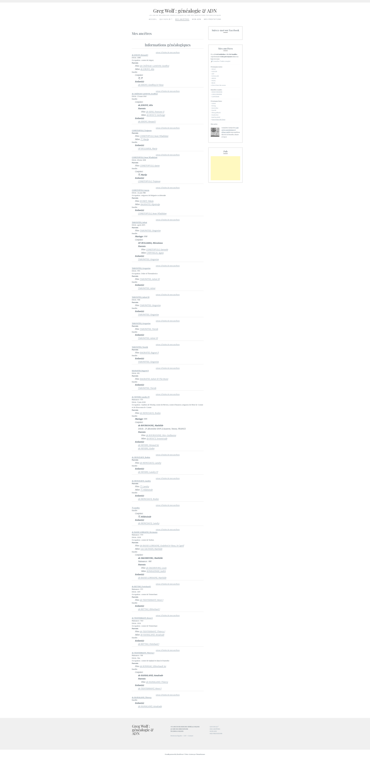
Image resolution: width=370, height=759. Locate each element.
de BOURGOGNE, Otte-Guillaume (161, 435)
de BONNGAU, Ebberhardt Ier (153, 666)
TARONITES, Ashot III (150, 279)
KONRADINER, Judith (156, 571)
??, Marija (144, 139)
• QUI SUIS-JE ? (214, 727)
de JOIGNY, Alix (147, 69)
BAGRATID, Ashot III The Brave (154, 379)
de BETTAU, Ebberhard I (149, 609)
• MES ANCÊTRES (214, 729)
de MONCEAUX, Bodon (150, 413)
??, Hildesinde (146, 490)
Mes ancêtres (182, 19)
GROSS (214, 78)
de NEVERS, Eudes (146, 448)
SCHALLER (215, 76)
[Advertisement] (225, 168)
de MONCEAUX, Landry (150, 463)
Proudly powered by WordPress (174, 754)
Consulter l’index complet (221, 61)
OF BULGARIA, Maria (147, 148)
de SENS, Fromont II (155, 112)
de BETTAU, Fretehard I (148, 644)
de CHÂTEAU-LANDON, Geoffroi (154, 66)
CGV (185, 736)
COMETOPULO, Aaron (150, 165)
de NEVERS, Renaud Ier (148, 445)
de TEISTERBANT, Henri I (151, 600)
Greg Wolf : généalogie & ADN (185, 10)
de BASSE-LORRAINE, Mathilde (152, 578)
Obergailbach (216, 113)
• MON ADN (213, 731)
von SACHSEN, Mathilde (151, 549)
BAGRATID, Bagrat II (149, 352)
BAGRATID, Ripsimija (150, 204)
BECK (213, 83)
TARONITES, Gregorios (150, 230)
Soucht (214, 110)
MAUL (214, 81)
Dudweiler (215, 115)
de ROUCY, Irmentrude (157, 438)
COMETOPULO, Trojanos (149, 181)
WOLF (214, 69)
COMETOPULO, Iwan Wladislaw (154, 136)
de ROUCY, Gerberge (156, 115)
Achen (214, 103)
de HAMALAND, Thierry (157, 682)
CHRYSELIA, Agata (155, 253)
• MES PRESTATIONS (215, 733)
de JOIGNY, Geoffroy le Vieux (150, 85)
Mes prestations (212, 19)
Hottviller (215, 108)
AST (213, 74)
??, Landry (144, 486)
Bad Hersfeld (216, 117)
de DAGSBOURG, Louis (156, 568)
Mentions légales (176, 736)
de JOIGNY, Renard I (147, 121)
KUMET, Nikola (146, 201)
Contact (190, 736)
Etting (214, 106)
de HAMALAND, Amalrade (152, 635)
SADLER (214, 71)
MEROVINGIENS (217, 92)
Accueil (153, 19)
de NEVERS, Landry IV (148, 472)
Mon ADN (196, 19)
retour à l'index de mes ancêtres (168, 52)
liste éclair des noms (219, 85)
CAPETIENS (215, 97)
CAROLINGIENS (217, 94)
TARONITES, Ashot (146, 288)
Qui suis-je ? (166, 19)
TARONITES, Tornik (149, 329)
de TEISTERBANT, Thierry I (152, 631)
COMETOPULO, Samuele (157, 249)
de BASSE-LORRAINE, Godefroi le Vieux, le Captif (162, 545)
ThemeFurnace (200, 754)
